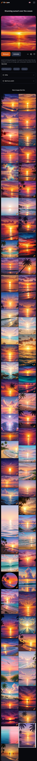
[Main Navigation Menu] (34, 2)
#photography (6, 69)
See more (4, 64)
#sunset (16, 69)
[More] (27, 54)
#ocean (24, 69)
